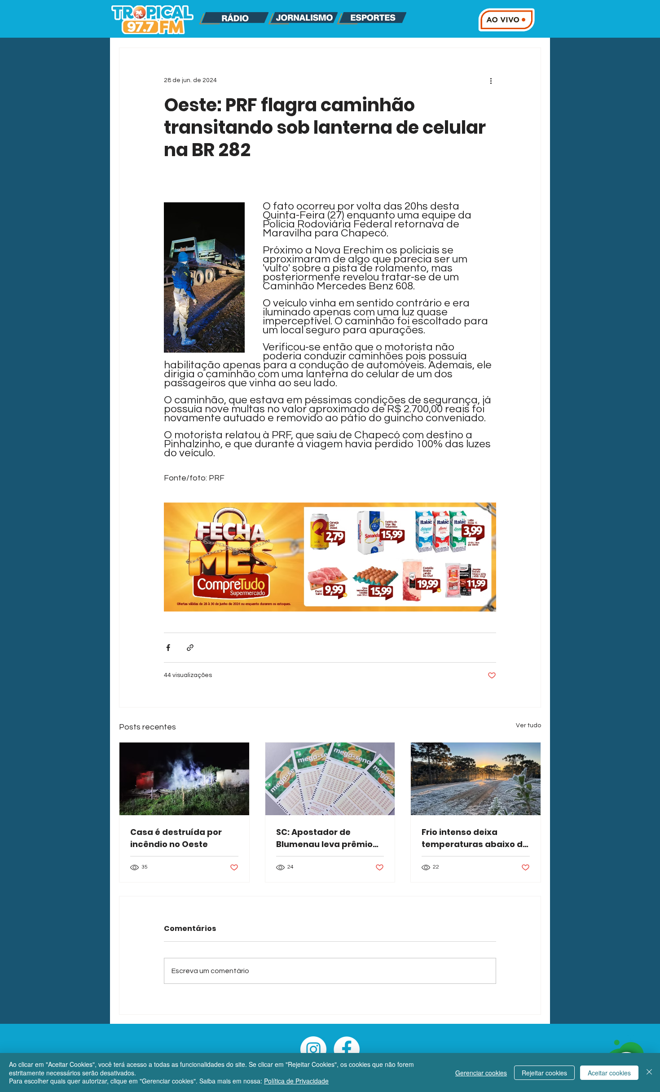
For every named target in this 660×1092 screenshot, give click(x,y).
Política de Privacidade (296, 1080)
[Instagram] (313, 1049)
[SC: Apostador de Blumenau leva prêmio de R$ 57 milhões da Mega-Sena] (330, 779)
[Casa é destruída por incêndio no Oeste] (184, 779)
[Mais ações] (490, 80)
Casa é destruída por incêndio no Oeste (176, 838)
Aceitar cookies (609, 1072)
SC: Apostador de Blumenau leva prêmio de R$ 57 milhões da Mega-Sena (324, 838)
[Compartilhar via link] (190, 647)
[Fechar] (649, 1072)
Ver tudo (528, 725)
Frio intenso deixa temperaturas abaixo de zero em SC (475, 838)
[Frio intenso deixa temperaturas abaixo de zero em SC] (476, 779)
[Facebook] (347, 1049)
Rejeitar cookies (544, 1072)
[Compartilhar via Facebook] (168, 647)
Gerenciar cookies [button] (481, 1072)
